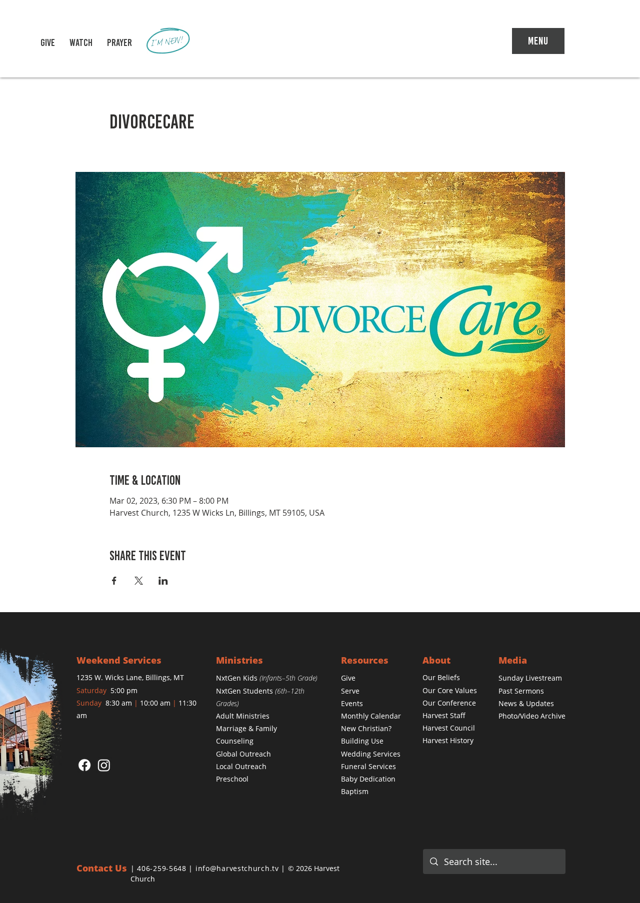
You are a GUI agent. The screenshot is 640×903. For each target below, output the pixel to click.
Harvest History (448, 740)
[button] (81, 42)
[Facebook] (84, 765)
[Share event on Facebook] (114, 581)
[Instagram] (104, 765)
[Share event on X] (139, 581)
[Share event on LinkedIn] (163, 581)
